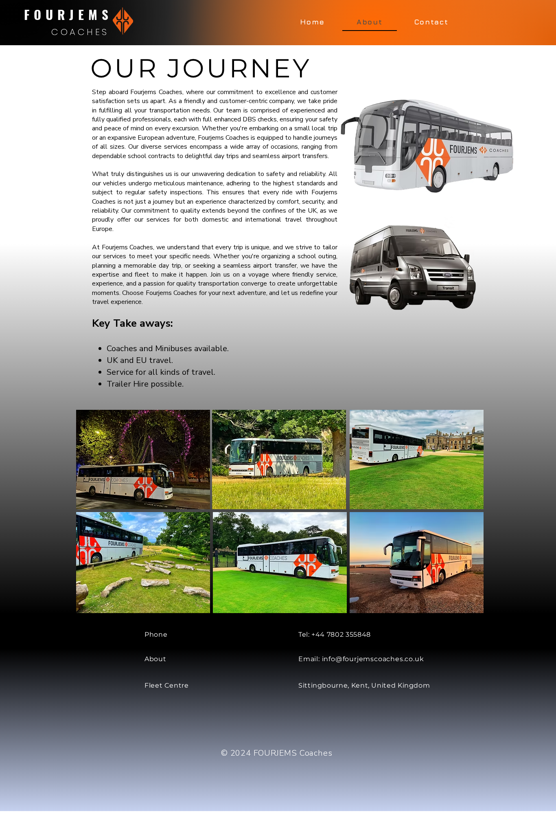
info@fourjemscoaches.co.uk (373, 659)
